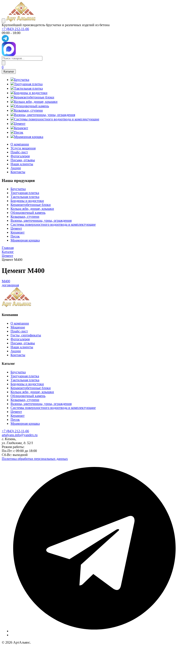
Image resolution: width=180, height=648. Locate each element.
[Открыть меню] (3, 20)
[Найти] (3, 63)
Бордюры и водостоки (27, 201)
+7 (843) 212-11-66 (15, 29)
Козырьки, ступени (25, 216)
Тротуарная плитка (25, 193)
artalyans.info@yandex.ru (20, 435)
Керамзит (18, 232)
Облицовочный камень (28, 212)
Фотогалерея (20, 156)
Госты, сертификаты (26, 335)
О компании (20, 144)
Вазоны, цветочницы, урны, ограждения (41, 220)
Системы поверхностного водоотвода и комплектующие (53, 224)
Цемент (16, 228)
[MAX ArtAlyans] (90, 49)
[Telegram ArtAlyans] (90, 38)
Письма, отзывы (23, 160)
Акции (16, 168)
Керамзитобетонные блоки (31, 205)
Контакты (18, 172)
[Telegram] (94, 631)
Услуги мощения (23, 148)
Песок (15, 236)
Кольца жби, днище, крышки (32, 209)
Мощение (18, 327)
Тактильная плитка (25, 197)
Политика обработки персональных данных (35, 459)
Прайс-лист (19, 152)
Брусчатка (18, 189)
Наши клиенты (22, 164)
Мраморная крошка (25, 240)
